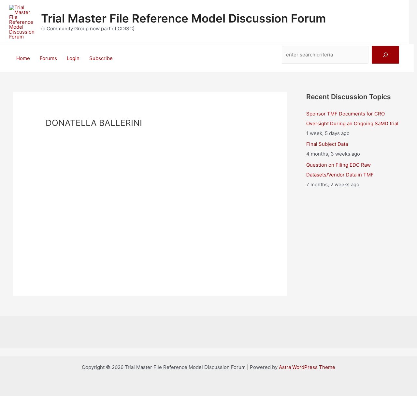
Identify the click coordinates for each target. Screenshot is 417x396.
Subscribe (101, 58)
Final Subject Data (327, 144)
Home (23, 58)
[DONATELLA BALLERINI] (150, 166)
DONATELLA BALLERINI (150, 206)
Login (73, 58)
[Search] (385, 55)
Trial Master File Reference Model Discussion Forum (183, 18)
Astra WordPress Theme (307, 367)
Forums (48, 58)
